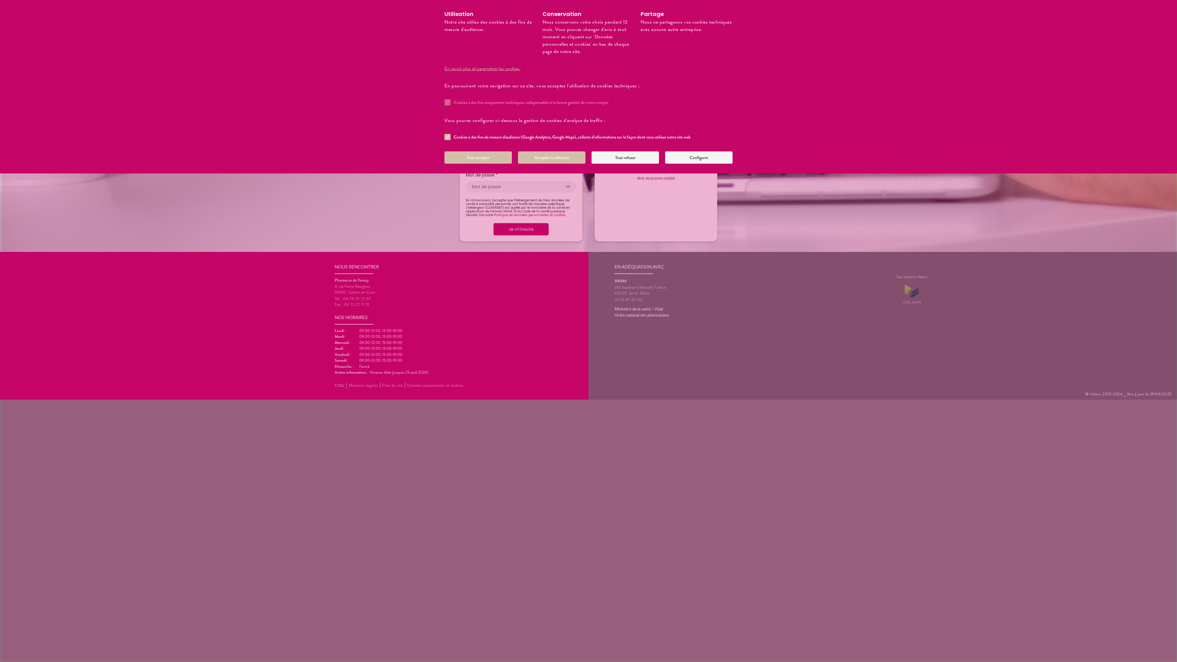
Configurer (699, 157)
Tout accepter (478, 157)
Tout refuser (625, 157)
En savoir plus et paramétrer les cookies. (482, 68)
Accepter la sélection (552, 157)
